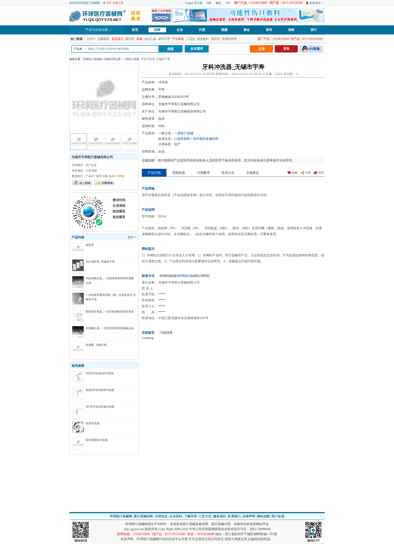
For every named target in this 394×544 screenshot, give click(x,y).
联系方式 (228, 172)
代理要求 (203, 172)
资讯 (269, 29)
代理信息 (161, 516)
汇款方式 (205, 516)
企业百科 (175, 516)
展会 (247, 29)
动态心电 (150, 39)
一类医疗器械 (131, 59)
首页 (135, 29)
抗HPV (91, 39)
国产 (177, 144)
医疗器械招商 (143, 516)
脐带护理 (164, 39)
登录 (109, 3)
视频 (224, 29)
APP (228, 3)
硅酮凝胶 (103, 39)
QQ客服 (314, 48)
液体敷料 (203, 39)
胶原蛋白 (117, 39)
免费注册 (117, 3)
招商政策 (178, 172)
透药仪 (215, 39)
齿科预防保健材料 (205, 139)
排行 (314, 29)
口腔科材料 (182, 139)
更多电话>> (316, 3)
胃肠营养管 (229, 39)
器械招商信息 (112, 59)
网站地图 (263, 516)
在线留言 (252, 172)
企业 (179, 29)
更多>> (132, 237)
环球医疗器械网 (92, 59)
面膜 (139, 39)
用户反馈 (278, 516)
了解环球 (190, 516)
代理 (202, 29)
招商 (157, 29)
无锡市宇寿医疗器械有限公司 (92, 157)
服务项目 (219, 516)
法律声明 (248, 516)
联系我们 (234, 516)
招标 (291, 29)
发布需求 (196, 48)
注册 (261, 48)
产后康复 (178, 39)
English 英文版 (193, 3)
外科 (161, 126)
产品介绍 (154, 172)
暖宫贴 (129, 39)
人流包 (190, 39)
